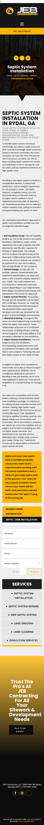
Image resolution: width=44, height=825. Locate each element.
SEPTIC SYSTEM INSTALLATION (23, 596)
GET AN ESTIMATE (22, 31)
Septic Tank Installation (21, 519)
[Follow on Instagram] (27, 58)
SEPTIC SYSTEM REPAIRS (24, 606)
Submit (34, 571)
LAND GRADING (23, 623)
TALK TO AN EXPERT (20, 730)
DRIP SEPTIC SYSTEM (23, 615)
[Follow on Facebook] (16, 58)
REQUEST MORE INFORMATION (14, 511)
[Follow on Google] (22, 58)
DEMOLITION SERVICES (24, 640)
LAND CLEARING (24, 632)
